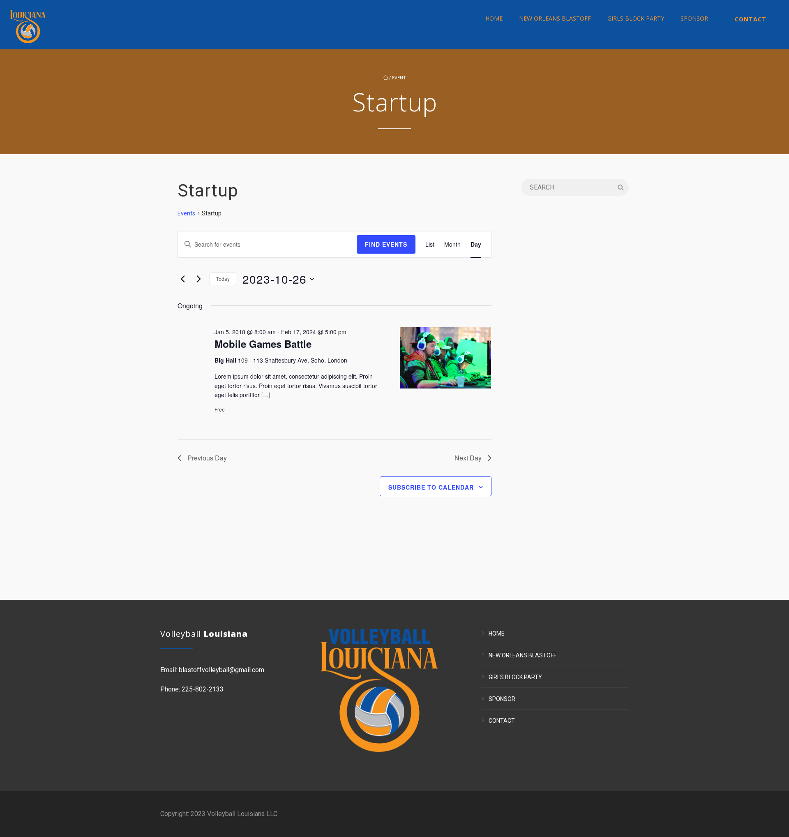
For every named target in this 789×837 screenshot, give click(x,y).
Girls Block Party (635, 18)
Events (186, 213)
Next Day (468, 457)
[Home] (28, 24)
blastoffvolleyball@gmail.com (221, 670)
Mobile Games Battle (263, 344)
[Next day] (198, 279)
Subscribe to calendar (431, 487)
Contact (750, 19)
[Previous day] (182, 279)
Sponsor (694, 18)
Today (223, 278)
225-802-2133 (203, 689)
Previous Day (207, 457)
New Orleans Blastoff (555, 18)
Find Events (386, 244)
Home (494, 18)
